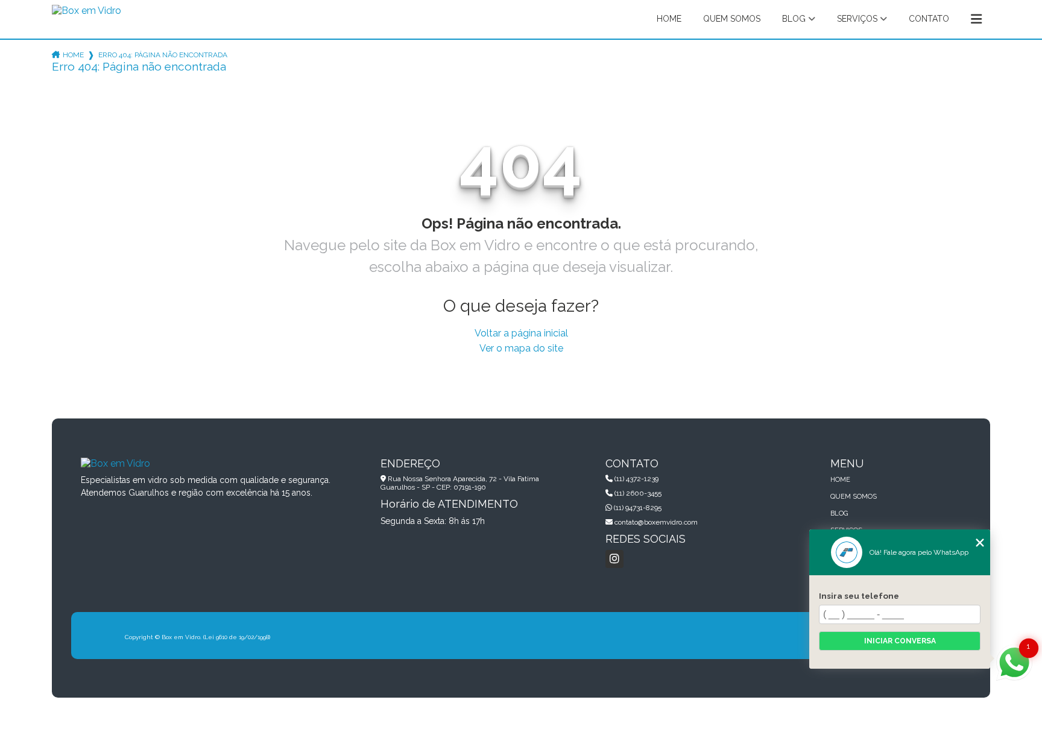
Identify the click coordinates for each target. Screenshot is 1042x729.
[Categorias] (976, 19)
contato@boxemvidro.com (655, 522)
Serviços (857, 19)
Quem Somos (731, 19)
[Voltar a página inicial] (86, 15)
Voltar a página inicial (521, 333)
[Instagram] (614, 559)
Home (669, 19)
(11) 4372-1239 (635, 479)
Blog (794, 19)
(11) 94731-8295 (637, 507)
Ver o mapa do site (521, 348)
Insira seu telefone (859, 596)
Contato (929, 19)
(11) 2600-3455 (637, 493)
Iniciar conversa (900, 641)
